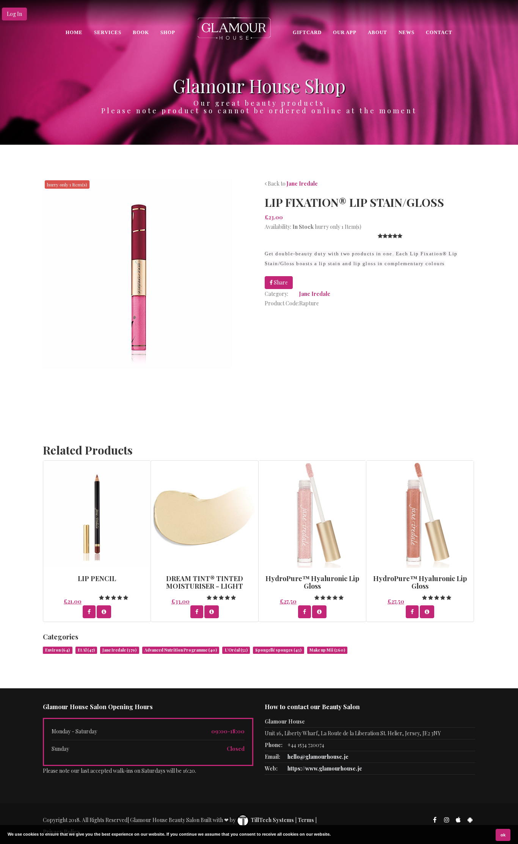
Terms (306, 820)
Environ (57, 650)
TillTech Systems (272, 820)
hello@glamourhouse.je (317, 756)
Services (107, 32)
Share (280, 282)
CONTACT (439, 32)
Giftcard (307, 32)
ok (503, 835)
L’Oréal (236, 650)
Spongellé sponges (278, 650)
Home (74, 32)
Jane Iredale (302, 183)
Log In (14, 13)
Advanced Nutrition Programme (180, 650)
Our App (344, 32)
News (406, 32)
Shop (167, 32)
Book (141, 32)
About (377, 32)
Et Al (86, 650)
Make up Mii (327, 650)
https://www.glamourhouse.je (324, 768)
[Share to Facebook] (89, 611)
